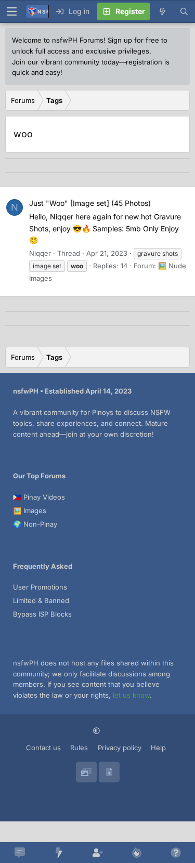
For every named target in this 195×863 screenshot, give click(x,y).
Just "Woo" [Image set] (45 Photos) (90, 203)
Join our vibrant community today (65, 62)
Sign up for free (133, 40)
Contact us (43, 747)
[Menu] (11, 11)
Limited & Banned (41, 600)
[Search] (184, 11)
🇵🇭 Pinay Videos (39, 497)
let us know (131, 695)
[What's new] (162, 11)
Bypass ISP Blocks (42, 614)
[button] (97, 730)
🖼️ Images (29, 510)
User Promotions (40, 587)
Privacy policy (119, 747)
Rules (79, 747)
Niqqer (40, 253)
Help (158, 747)
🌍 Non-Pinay (35, 524)
